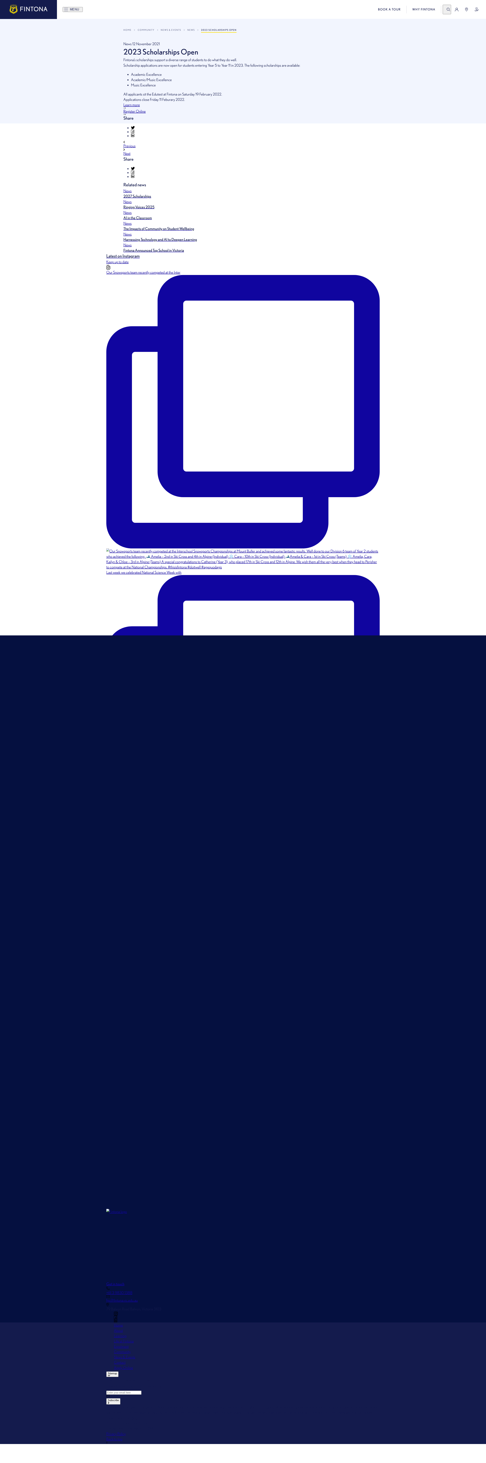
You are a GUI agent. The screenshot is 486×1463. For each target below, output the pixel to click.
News (191, 29)
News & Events (171, 29)
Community (146, 29)
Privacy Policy (116, 1433)
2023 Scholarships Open (219, 29)
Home (127, 29)
